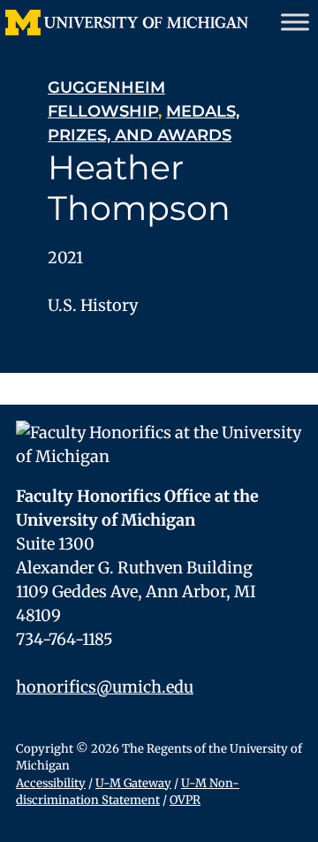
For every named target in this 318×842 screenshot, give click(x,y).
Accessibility (51, 783)
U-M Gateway (133, 783)
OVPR (185, 800)
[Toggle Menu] (295, 21)
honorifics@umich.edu (104, 687)
